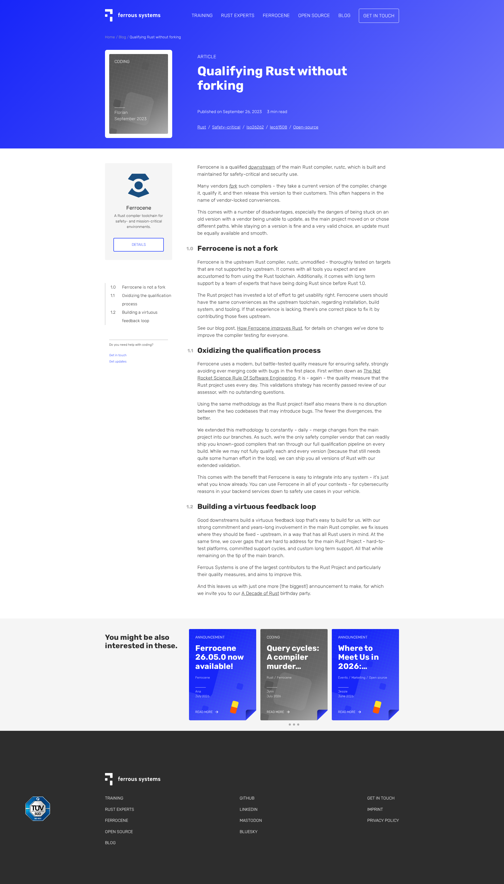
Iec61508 (278, 127)
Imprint (375, 809)
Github (247, 798)
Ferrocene (276, 15)
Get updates (118, 361)
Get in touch (379, 16)
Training (202, 15)
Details (139, 244)
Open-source (305, 127)
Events (343, 677)
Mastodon (251, 820)
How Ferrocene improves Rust (269, 328)
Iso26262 (255, 127)
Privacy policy (383, 820)
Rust (201, 127)
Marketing (358, 677)
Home (110, 37)
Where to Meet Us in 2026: (358, 657)
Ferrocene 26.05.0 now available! (219, 657)
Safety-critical (226, 127)
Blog (344, 15)
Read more (204, 712)
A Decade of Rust (260, 593)
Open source (378, 677)
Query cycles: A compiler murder (293, 657)
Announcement (210, 637)
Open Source (314, 15)
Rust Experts (237, 15)
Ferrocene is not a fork (143, 287)
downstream (261, 167)
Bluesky (249, 831)
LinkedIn (249, 809)
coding (122, 61)
